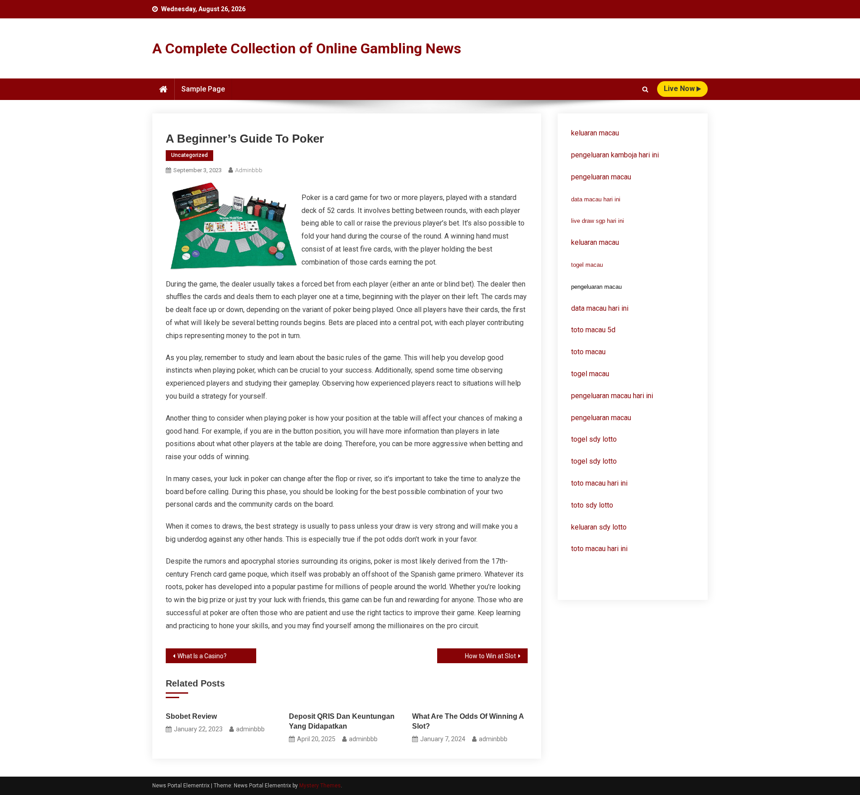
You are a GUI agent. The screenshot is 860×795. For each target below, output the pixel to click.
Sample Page (203, 89)
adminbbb (248, 170)
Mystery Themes (320, 785)
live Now (680, 88)
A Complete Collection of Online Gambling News (306, 48)
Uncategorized (189, 155)
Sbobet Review (191, 716)
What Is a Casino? (202, 656)
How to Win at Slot (490, 656)
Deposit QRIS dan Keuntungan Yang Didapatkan (342, 721)
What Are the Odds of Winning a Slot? (468, 721)
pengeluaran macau (601, 417)
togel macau (587, 264)
